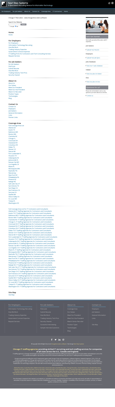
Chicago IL (12, 138)
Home (66, 11)
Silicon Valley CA (14, 197)
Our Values (12, 85)
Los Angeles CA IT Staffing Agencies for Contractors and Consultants (32, 248)
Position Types (14, 94)
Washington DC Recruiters (60, 376)
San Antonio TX (14, 186)
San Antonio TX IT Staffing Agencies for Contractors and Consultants (32, 269)
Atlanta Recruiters (19, 368)
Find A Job (12, 66)
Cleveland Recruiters (95, 368)
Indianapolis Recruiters (88, 369)
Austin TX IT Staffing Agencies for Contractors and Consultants (30, 213)
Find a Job (43, 309)
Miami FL (12, 167)
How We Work (13, 47)
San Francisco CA (14, 190)
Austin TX (12, 130)
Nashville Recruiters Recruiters (21, 372)
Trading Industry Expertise (18, 49)
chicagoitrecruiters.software (58, 344)
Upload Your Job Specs (93, 58)
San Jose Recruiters (57, 374)
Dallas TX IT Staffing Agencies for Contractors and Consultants (30, 231)
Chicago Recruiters (72, 368)
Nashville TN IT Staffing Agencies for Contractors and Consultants (31, 254)
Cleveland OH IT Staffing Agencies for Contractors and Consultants (31, 226)
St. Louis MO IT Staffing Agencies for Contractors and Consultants (31, 282)
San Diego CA (13, 188)
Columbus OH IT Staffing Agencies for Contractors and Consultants (31, 228)
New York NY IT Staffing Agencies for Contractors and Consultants (31, 259)
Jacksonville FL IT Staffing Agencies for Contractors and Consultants (31, 243)
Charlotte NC (13, 136)
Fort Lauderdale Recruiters (63, 369)
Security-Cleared (14, 75)
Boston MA (12, 134)
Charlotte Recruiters (61, 368)
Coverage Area (45, 11)
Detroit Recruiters (50, 369)
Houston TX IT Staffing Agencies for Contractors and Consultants (31, 239)
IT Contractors (57, 11)
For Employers (6, 11)
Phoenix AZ (12, 179)
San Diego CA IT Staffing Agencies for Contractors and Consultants (31, 271)
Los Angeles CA (14, 164)
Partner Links (13, 117)
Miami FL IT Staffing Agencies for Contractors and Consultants (30, 250)
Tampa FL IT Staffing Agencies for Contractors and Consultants (30, 284)
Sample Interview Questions (49, 328)
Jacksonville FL (13, 160)
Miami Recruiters (63, 371)
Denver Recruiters (40, 369)
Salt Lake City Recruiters (95, 372)
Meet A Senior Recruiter (75, 321)
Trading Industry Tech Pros (18, 73)
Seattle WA (12, 195)
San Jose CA (12, 192)
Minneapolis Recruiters (75, 371)
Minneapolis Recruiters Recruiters (91, 371)
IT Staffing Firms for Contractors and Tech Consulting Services (30, 54)
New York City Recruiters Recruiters (57, 372)
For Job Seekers (17, 11)
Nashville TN (13, 171)
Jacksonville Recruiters (27, 371)
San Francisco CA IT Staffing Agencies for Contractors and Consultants (32, 274)
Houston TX (13, 156)
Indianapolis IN (14, 158)
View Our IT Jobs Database (95, 66)
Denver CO (12, 149)
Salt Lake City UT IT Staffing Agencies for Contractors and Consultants (32, 267)
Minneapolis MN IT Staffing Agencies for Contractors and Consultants (32, 252)
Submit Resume (14, 68)
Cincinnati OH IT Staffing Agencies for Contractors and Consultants (31, 224)
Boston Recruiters (50, 368)
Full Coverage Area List (16, 126)
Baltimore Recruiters (39, 368)
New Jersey (12, 173)
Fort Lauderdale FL (15, 154)
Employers (12, 109)
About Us (27, 11)
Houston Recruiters (76, 369)
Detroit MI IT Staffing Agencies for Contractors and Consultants (30, 235)
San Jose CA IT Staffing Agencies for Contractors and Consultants (31, 276)
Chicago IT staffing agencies (25, 349)
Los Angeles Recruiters (52, 371)
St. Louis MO (13, 199)
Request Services (14, 56)
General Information (15, 113)
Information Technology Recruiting (20, 45)
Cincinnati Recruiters (83, 368)
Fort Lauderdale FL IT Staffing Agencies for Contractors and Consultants (33, 237)
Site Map (11, 295)
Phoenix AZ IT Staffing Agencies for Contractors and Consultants (30, 263)
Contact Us (35, 11)
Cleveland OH (13, 143)
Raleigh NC (12, 182)
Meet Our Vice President (17, 90)
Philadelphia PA (14, 177)
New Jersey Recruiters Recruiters (39, 372)
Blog (10, 98)
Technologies (13, 96)
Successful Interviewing (48, 325)
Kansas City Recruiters (39, 371)
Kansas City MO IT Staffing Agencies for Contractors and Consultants (32, 246)
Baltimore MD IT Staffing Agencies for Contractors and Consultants (31, 215)
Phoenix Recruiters (73, 372)
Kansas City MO (14, 162)
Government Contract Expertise (19, 52)
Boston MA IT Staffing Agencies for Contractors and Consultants (30, 218)
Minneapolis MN (14, 169)
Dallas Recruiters (30, 369)
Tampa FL (12, 201)
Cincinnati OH (13, 141)
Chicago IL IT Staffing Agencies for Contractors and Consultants (30, 222)
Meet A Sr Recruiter (15, 92)
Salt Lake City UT (14, 184)
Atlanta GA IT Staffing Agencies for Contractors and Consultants (30, 211)
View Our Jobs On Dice (93, 82)
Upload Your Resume (93, 50)
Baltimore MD (13, 132)
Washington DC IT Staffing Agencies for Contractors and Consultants (32, 287)
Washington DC (14, 203)
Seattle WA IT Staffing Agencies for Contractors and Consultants (30, 278)
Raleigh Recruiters (84, 372)
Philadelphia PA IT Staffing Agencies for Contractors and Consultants (32, 261)
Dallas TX (12, 147)
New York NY (13, 175)
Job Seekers (13, 111)
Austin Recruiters (29, 368)
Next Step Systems (79, 344)
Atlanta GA (12, 128)
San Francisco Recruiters (45, 374)
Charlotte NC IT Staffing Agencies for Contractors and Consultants (31, 220)
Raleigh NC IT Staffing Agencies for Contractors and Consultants (30, 265)
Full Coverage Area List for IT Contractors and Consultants (28, 209)
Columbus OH (13, 145)
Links (10, 115)
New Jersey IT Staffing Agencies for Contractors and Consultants (30, 256)
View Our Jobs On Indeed (94, 74)
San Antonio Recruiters (19, 374)
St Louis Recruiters (92, 374)
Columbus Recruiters (19, 369)
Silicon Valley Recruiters (80, 374)
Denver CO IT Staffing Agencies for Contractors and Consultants (30, 233)
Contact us (90, 95)
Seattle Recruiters (68, 374)
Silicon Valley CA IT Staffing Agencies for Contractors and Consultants (32, 280)
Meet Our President (15, 88)
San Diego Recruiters (32, 374)
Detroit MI (12, 151)
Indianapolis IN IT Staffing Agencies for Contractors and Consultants (32, 241)
